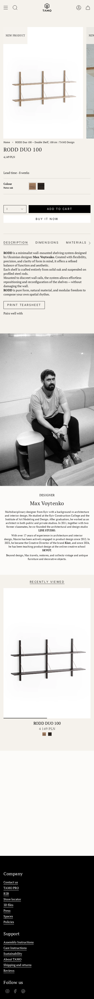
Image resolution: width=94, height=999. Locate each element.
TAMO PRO (11, 888)
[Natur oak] (44, 734)
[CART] (87, 8)
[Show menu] (5, 8)
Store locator (12, 899)
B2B (6, 893)
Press (6, 910)
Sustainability (12, 953)
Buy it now (47, 219)
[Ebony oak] (50, 734)
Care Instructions (15, 948)
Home (6, 142)
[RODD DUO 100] (47, 653)
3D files (8, 905)
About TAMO (12, 959)
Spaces (8, 916)
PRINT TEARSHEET (24, 305)
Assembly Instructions (18, 942)
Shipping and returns (17, 965)
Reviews (8, 970)
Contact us (10, 882)
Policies (8, 922)
